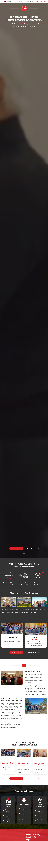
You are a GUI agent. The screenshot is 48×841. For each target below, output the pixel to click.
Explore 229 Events (16, 548)
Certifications (26, 1)
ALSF (31, 1)
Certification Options (31, 778)
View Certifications (31, 548)
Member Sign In (43, 1)
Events (20, 1)
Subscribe (36, 1)
